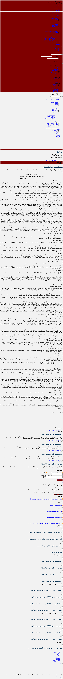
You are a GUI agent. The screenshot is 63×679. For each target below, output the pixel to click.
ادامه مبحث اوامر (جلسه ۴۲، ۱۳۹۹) (52, 454)
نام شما (44, 476)
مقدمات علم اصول (51, 115)
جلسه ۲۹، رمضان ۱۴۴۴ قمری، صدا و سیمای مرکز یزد (46, 626)
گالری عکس (57, 42)
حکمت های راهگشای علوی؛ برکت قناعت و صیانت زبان (46, 539)
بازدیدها (56, 24)
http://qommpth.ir (59, 676)
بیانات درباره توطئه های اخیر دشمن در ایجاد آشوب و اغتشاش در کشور (45, 523)
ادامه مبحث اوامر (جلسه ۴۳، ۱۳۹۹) (52, 444)
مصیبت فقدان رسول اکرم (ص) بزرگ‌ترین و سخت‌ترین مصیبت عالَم (46, 499)
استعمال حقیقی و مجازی (50, 118)
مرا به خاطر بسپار (57, 61)
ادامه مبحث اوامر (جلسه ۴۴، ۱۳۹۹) (52, 434)
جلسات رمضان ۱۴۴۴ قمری (49, 37)
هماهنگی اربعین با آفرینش (56, 505)
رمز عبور (61, 58)
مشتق (47, 160)
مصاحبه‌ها (56, 21)
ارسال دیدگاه (60, 480)
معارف (56, 33)
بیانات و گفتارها (54, 18)
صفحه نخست (57, 14)
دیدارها (56, 22)
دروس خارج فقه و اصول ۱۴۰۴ (51, 31)
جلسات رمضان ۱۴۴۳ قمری (49, 38)
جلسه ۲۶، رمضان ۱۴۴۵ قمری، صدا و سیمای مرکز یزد (46, 610)
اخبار (59, 17)
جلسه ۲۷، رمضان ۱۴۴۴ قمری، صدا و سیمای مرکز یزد (46, 639)
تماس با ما (58, 10)
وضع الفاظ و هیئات (51, 116)
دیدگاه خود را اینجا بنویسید (46, 475)
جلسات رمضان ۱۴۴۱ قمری (49, 40)
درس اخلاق (55, 32)
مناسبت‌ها (56, 131)
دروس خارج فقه (54, 29)
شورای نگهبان (55, 25)
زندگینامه (58, 15)
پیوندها (58, 9)
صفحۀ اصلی (57, 98)
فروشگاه (58, 44)
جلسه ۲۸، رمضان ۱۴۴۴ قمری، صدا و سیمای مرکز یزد (46, 632)
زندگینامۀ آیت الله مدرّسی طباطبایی (52, 99)
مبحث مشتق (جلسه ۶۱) (53, 166)
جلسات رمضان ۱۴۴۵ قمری (49, 35)
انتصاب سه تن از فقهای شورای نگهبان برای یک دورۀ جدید (45, 648)
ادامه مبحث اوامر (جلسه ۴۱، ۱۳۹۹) (52, 464)
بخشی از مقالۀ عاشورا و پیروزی (54, 511)
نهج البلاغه (56, 132)
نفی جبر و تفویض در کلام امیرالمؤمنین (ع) (50, 545)
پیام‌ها (56, 19)
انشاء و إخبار (52, 117)
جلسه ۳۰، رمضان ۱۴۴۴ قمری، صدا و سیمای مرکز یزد (46, 619)
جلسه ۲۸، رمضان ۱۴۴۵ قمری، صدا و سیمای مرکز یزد (46, 597)
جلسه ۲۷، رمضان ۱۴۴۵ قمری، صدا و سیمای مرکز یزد (46, 603)
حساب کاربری (57, 5)
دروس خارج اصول (54, 28)
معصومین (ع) (55, 130)
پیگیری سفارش (57, 7)
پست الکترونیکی (42, 477)
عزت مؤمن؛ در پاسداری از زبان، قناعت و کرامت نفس (46, 532)
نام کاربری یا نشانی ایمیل (57, 56)
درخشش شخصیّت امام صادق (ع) (54, 517)
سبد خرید (58, 6)
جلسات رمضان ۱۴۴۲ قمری (49, 39)
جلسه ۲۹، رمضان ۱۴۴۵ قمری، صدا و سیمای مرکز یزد (46, 590)
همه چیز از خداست (57, 552)
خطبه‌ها (56, 20)
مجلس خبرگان (55, 26)
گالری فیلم (58, 41)
